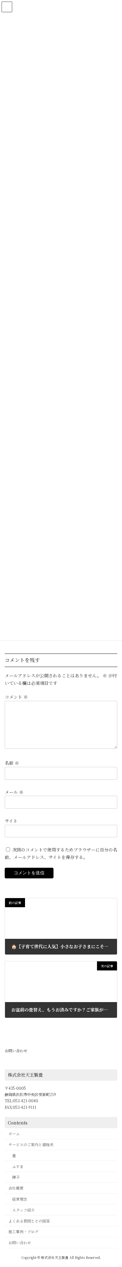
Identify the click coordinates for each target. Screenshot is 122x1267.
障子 (16, 1177)
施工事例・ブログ (23, 1231)
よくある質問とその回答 (29, 1220)
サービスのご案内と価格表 (30, 1144)
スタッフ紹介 (23, 1210)
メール (14, 792)
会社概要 (15, 1188)
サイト (11, 820)
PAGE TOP (113, 1223)
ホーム (14, 1133)
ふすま (17, 1166)
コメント (16, 697)
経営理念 (19, 1199)
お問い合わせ (16, 1050)
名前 (12, 763)
